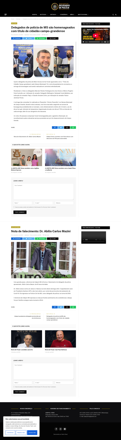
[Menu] (6, 14)
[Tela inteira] (108, 42)
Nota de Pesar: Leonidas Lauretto (22, 350)
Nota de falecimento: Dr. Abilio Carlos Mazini (27, 136)
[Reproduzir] (83, 42)
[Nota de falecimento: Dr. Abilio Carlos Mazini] (43, 260)
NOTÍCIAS (43, 14)
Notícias (14, 23)
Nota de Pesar (16, 227)
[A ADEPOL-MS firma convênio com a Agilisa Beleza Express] (26, 157)
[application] (95, 36)
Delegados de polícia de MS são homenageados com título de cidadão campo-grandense (58, 318)
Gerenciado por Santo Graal (60, 434)
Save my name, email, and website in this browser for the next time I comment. (35, 207)
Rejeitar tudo (21, 432)
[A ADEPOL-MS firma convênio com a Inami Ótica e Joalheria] (60, 157)
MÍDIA (72, 14)
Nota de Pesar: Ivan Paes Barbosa (56, 350)
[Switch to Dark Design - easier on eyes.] (113, 14)
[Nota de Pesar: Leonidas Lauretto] (26, 339)
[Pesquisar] (115, 14)
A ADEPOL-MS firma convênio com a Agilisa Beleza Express (25, 169)
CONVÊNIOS (63, 14)
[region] (21, 426)
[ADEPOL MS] (60, 6)
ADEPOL (34, 14)
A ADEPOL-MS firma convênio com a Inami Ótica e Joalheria (60, 169)
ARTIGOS (53, 14)
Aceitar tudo (32, 432)
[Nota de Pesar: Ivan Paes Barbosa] (60, 339)
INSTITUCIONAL (83, 14)
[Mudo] (105, 42)
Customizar (10, 432)
